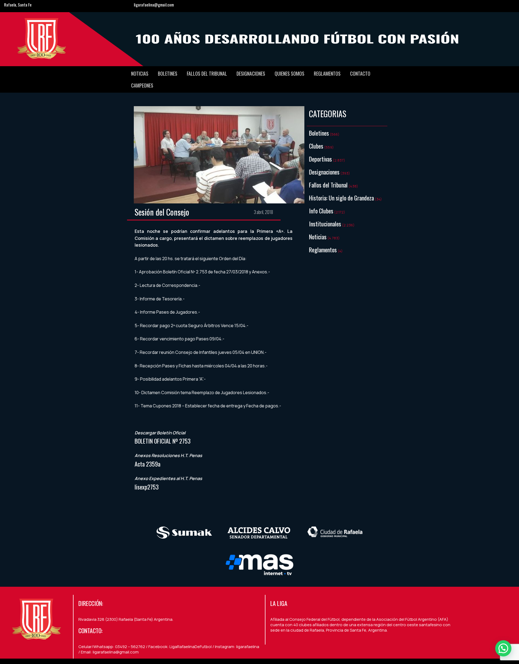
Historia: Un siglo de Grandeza (341, 197)
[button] (503, 648)
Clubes (316, 146)
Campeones (142, 85)
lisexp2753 (147, 486)
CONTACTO (360, 73)
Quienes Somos (289, 73)
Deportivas (320, 159)
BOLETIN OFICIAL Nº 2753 (163, 441)
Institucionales (325, 223)
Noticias (139, 73)
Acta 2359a (147, 464)
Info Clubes (321, 210)
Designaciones (251, 73)
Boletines (167, 73)
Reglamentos (327, 73)
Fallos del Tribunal (207, 73)
